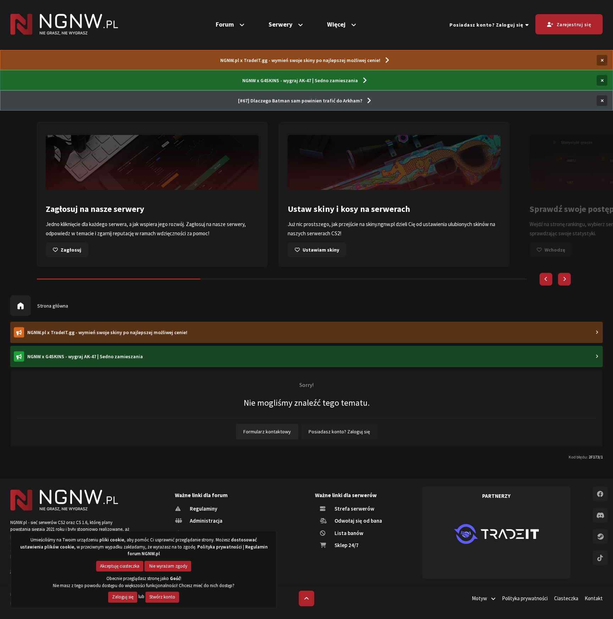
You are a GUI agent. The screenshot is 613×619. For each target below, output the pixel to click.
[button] (546, 279)
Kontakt (594, 598)
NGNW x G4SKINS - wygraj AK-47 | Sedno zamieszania (300, 80)
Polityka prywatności (525, 598)
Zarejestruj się (574, 24)
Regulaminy (203, 508)
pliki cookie (111, 540)
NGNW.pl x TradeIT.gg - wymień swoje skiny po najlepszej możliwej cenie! (300, 60)
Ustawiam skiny (321, 250)
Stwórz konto (162, 597)
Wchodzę (555, 250)
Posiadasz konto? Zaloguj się (487, 25)
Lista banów (348, 533)
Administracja (205, 520)
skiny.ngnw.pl (380, 224)
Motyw (480, 598)
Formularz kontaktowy (267, 431)
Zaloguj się (122, 597)
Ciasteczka (566, 598)
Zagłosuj (71, 250)
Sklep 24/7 (346, 545)
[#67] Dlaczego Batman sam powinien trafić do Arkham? (300, 100)
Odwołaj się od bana (357, 520)
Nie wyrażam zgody (167, 566)
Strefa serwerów (353, 508)
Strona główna (52, 306)
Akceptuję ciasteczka (119, 566)
